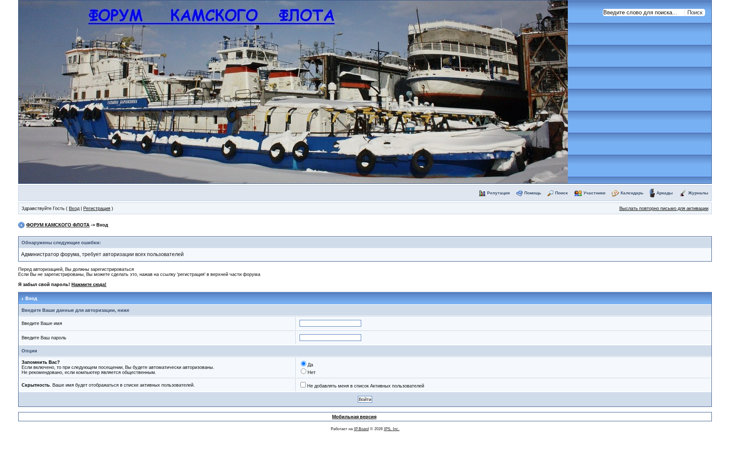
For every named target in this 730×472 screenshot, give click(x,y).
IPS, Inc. (392, 429)
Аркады (664, 193)
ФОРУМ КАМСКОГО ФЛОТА (58, 224)
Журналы (698, 193)
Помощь (532, 193)
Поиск (561, 193)
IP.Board (361, 429)
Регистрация (96, 208)
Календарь (632, 193)
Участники (594, 193)
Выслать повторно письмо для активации (663, 208)
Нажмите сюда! (88, 284)
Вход (74, 208)
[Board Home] (293, 91)
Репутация (498, 193)
